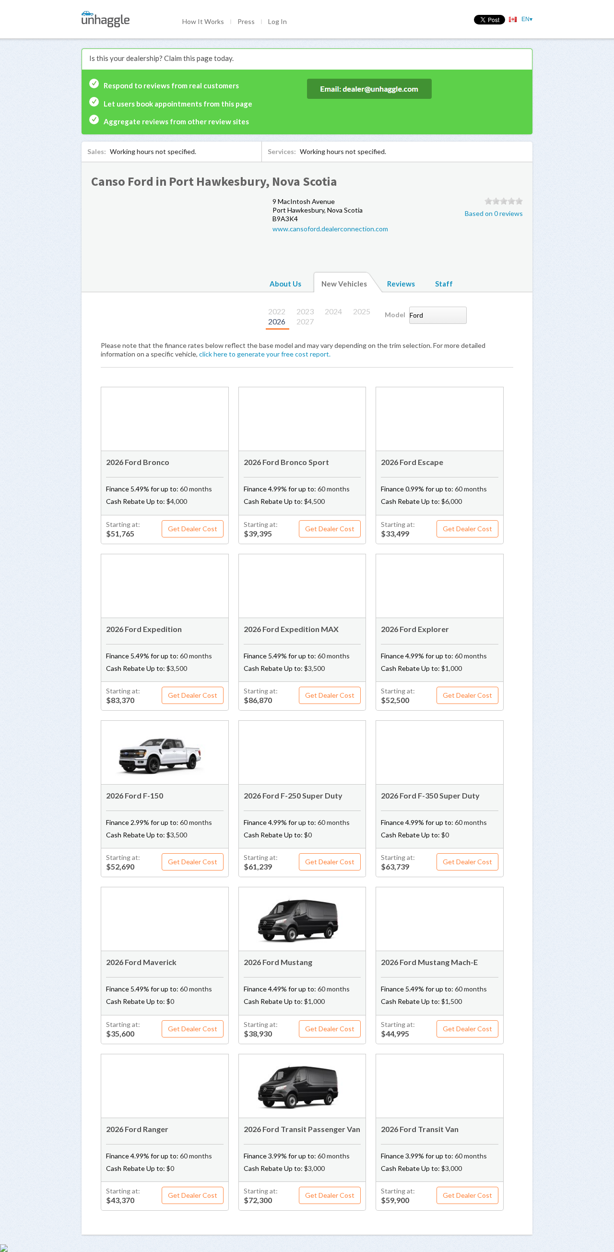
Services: (282, 151)
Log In (277, 21)
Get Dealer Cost (192, 529)
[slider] (503, 201)
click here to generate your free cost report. (265, 354)
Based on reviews (494, 213)
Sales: (96, 151)
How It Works (203, 21)
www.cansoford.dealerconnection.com (330, 229)
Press (246, 21)
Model (395, 314)
